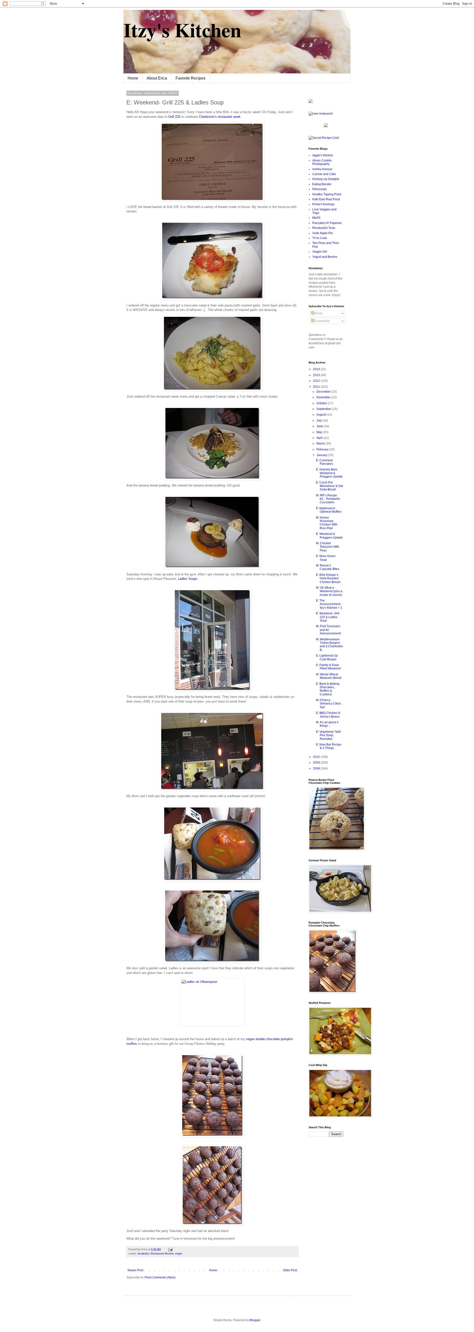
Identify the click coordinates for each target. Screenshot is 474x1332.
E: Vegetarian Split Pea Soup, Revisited (328, 735)
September (324, 409)
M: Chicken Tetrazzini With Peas (327, 547)
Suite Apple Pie (322, 233)
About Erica (157, 78)
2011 (317, 386)
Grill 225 (174, 117)
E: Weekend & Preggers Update (329, 535)
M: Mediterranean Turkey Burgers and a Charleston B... (329, 645)
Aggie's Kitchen (322, 155)
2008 (317, 768)
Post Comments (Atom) (160, 1277)
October (322, 403)
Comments (322, 321)
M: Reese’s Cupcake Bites (327, 567)
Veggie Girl (319, 251)
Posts (318, 313)
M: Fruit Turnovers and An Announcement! (328, 630)
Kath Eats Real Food (326, 199)
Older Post (290, 1270)
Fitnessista (319, 189)
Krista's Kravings (323, 204)
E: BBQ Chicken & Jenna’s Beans (328, 714)
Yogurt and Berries (324, 257)
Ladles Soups (188, 579)
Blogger (255, 1320)
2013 (317, 375)
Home (133, 78)
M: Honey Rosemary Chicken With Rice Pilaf (326, 523)
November (323, 397)
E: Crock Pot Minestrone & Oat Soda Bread (329, 486)
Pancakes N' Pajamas (327, 223)
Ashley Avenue (322, 169)
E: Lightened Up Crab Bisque (327, 657)
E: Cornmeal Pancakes (324, 462)
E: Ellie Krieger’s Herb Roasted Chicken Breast (328, 578)
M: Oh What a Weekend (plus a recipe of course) (329, 591)
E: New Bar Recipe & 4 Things (328, 746)
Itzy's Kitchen (182, 29)
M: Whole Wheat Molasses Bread (328, 676)
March (321, 443)
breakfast (143, 1253)
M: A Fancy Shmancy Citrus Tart (328, 703)
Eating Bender (322, 184)
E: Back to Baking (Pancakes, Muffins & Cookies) (327, 689)
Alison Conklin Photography (322, 162)
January (322, 455)
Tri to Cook (319, 238)
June (320, 426)
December (323, 391)
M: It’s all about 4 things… (327, 724)
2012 (317, 381)
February (322, 449)
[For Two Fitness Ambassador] (311, 102)
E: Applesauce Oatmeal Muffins (328, 509)
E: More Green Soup (326, 557)
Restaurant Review (162, 1253)
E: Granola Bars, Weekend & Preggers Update (329, 473)
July (319, 420)
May (319, 432)
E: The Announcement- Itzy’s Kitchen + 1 (329, 604)
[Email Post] (170, 1249)
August (321, 414)
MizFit (316, 218)
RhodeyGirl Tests (323, 228)
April (319, 438)
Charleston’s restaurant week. (220, 117)
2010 (317, 757)
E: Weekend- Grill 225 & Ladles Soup (327, 617)
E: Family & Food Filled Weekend (328, 666)
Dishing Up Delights (325, 179)
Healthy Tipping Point (326, 194)
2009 (317, 762)
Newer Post (135, 1270)
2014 (317, 369)
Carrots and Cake (324, 174)
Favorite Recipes (190, 78)
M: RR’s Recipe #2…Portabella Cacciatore (328, 499)
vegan (178, 1253)
